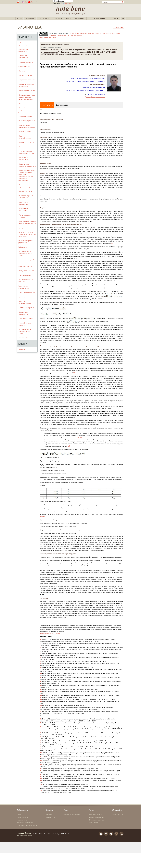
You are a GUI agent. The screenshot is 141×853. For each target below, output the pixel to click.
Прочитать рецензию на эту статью (50, 633)
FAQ (123, 18)
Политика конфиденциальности (27, 825)
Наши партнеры (22, 820)
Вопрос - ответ (93, 822)
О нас (19, 18)
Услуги (115, 18)
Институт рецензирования (71, 814)
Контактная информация (25, 822)
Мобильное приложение (96, 820)
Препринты (44, 18)
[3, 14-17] (42, 516)
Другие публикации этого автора (95, 97)
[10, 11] (80, 437)
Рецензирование (99, 18)
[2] (74, 372)
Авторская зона (51, 817)
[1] (112, 243)
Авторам (58, 18)
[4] (89, 562)
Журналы (30, 18)
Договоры (79, 18)
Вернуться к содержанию (47, 37)
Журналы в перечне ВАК (96, 817)
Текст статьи (47, 105)
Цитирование (62, 105)
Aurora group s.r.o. (117, 814)
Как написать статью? (95, 814)
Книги (68, 18)
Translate (68, 3)
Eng (26, 2)
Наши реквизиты (22, 817)
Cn (32, 2)
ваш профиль (118, 28)
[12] (69, 446)
